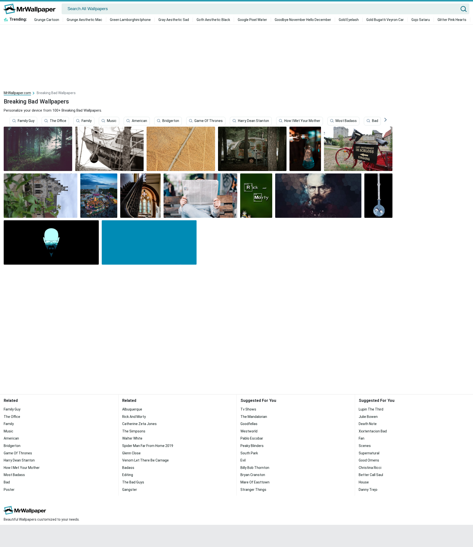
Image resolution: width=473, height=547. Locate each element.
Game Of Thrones (208, 121)
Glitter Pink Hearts (452, 20)
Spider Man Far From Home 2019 (147, 446)
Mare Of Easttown (255, 482)
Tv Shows (248, 409)
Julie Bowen (368, 417)
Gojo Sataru (420, 20)
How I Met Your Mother (302, 121)
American (139, 121)
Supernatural (369, 453)
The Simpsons (133, 431)
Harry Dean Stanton (253, 121)
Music (112, 121)
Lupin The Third (371, 409)
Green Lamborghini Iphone (130, 20)
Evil (243, 460)
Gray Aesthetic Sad (173, 20)
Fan (361, 438)
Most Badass (346, 121)
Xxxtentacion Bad (373, 431)
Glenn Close (131, 453)
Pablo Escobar (251, 438)
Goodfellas (248, 424)
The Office (58, 121)
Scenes (365, 446)
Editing (127, 475)
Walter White (132, 438)
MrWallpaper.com (17, 93)
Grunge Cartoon (46, 20)
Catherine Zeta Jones (139, 424)
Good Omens (369, 460)
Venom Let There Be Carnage (145, 460)
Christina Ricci (370, 468)
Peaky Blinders (252, 446)
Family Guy (26, 121)
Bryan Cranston (252, 475)
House (364, 482)
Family (87, 121)
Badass (128, 468)
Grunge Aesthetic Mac (84, 20)
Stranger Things (253, 490)
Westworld (248, 431)
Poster (9, 490)
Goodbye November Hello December (303, 20)
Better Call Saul (371, 475)
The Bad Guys (133, 482)
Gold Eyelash (349, 20)
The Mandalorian (253, 417)
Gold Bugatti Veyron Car (385, 20)
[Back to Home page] (31, 8)
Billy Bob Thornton (254, 468)
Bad (375, 121)
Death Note (368, 424)
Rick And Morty (134, 417)
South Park (249, 453)
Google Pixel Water (252, 20)
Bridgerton (170, 121)
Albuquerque (132, 409)
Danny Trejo (368, 490)
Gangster (129, 490)
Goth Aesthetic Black (213, 20)
